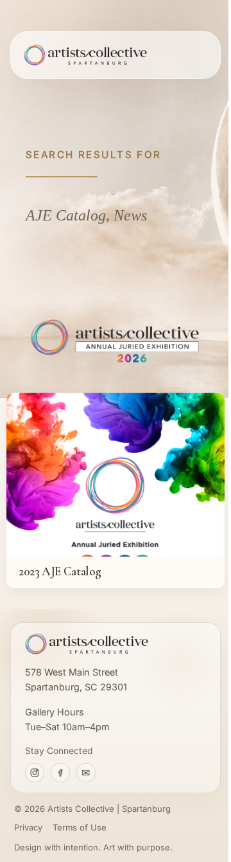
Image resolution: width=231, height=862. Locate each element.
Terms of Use (80, 827)
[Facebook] (60, 772)
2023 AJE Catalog (60, 571)
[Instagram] (34, 772)
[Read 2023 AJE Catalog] (115, 475)
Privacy (28, 827)
